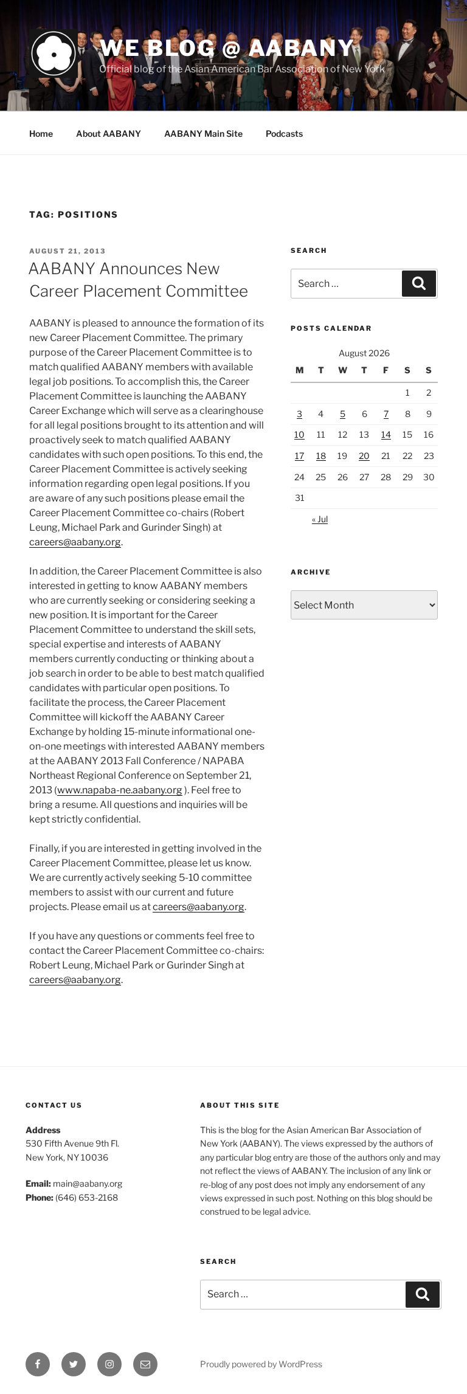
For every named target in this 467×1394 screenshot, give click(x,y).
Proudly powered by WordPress (261, 1364)
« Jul (320, 519)
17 (299, 455)
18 (321, 455)
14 (386, 434)
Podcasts (284, 133)
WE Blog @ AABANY (227, 48)
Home (41, 133)
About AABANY (108, 133)
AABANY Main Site (203, 133)
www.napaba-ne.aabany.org (119, 790)
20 (364, 455)
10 (299, 434)
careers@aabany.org (75, 542)
